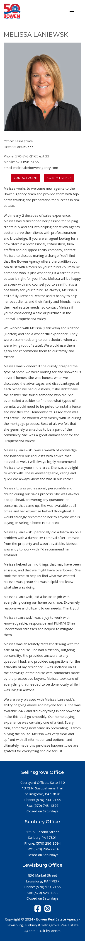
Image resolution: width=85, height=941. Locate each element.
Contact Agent (26, 178)
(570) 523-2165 (48, 886)
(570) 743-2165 (48, 799)
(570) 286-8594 (48, 843)
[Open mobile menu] (72, 11)
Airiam (56, 930)
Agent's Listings (59, 178)
